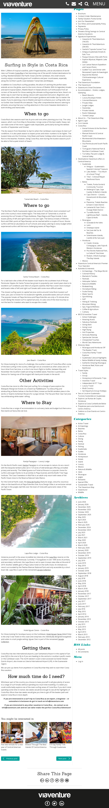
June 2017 (82, 604)
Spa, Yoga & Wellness (90, 307)
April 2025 (82, 520)
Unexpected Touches (90, 340)
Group (84, 375)
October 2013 (83, 622)
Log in (80, 661)
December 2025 (84, 507)
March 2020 (82, 545)
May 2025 (82, 517)
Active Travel (83, 423)
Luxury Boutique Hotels (91, 98)
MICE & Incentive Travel (87, 314)
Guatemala (86, 164)
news (80, 472)
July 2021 (81, 535)
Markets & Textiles (89, 276)
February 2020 (84, 548)
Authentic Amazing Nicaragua (94, 363)
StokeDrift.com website (23, 102)
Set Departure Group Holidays (94, 391)
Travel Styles (83, 370)
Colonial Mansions (89, 100)
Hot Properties (88, 332)
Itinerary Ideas (84, 345)
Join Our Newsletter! (86, 21)
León (89, 225)
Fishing (81, 446)
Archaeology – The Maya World (94, 271)
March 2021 (82, 537)
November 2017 (84, 593)
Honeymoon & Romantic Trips (94, 378)
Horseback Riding (89, 289)
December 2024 (84, 527)
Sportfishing (87, 296)
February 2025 (84, 525)
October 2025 (83, 512)
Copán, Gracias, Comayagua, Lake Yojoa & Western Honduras (97, 245)
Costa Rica (19, 73)
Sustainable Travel (85, 485)
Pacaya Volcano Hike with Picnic (94, 57)
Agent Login (83, 120)
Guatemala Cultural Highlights (94, 358)
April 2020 (82, 542)
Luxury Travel (87, 386)
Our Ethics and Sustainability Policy (92, 24)
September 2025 (84, 514)
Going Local (87, 327)
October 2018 (83, 571)
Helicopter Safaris (89, 281)
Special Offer (83, 482)
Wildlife (81, 492)
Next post (62, 758)
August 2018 (83, 576)
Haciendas (86, 108)
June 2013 (82, 627)
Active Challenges (89, 317)
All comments (83, 652)
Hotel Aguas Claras (54, 634)
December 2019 (84, 553)
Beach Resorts (88, 95)
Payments (82, 26)
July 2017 (81, 601)
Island (80, 462)
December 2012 (84, 639)
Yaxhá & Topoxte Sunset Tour (94, 49)
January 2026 (83, 504)
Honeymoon (83, 456)
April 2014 (82, 614)
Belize (84, 182)
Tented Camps (88, 115)
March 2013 (82, 634)
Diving (80, 439)
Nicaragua (86, 220)
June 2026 (82, 502)
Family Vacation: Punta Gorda (89, 19)
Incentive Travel (88, 381)
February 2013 (84, 637)
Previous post (11, 758)
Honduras (86, 240)
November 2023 (84, 530)
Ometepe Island (93, 228)
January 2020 (83, 550)
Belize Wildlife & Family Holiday (94, 360)
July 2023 (81, 532)
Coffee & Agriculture (90, 309)
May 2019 (82, 565)
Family (84, 373)
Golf (84, 299)
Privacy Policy (83, 29)
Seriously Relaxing (89, 335)
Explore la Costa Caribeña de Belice (92, 403)
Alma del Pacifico (33, 482)
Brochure (82, 13)
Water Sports (87, 294)
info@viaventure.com (54, 701)
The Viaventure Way (86, 487)
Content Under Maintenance (89, 16)
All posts (81, 649)
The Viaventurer (84, 85)
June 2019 (82, 563)
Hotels (80, 459)
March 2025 (82, 522)
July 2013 (81, 624)
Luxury (81, 464)
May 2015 (82, 611)
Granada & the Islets (95, 222)
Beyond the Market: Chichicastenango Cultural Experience (92, 77)
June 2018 (82, 581)
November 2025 (84, 509)
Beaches (81, 428)
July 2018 (81, 578)
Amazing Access (88, 319)
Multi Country (87, 388)
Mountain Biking (89, 304)
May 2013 (82, 629)
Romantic (81, 479)
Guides (80, 451)
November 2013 (84, 619)
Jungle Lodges (88, 105)
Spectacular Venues (90, 337)
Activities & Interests (86, 268)
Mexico (85, 261)
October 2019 (83, 555)
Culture (81, 436)
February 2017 (84, 606)
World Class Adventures (91, 342)
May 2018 (82, 583)
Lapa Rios (53, 557)
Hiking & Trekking (89, 301)
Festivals (85, 279)
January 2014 (83, 616)
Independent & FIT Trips (92, 383)
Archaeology (83, 426)
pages (80, 477)
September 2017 (84, 599)
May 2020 (82, 540)
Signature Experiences (87, 36)
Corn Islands (83, 123)
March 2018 (82, 588)
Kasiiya (25, 465)
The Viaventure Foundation (89, 82)
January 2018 (83, 591)
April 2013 (82, 632)
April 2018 (82, 586)
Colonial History (88, 273)
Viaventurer (82, 490)
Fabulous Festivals (89, 322)
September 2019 (84, 558)
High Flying (86, 330)
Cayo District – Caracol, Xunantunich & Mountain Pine (97, 197)
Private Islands (88, 110)
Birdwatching (87, 286)
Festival (81, 444)
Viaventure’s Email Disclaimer (89, 87)
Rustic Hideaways (89, 113)
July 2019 (81, 560)
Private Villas (87, 103)
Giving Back (87, 324)
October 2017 (83, 596)
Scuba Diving (87, 291)
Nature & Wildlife (89, 284)
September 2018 (84, 573)
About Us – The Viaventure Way (90, 118)
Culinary (85, 312)
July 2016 (81, 609)
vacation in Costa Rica (42, 705)
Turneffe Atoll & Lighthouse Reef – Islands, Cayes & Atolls (97, 215)
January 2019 (83, 568)
